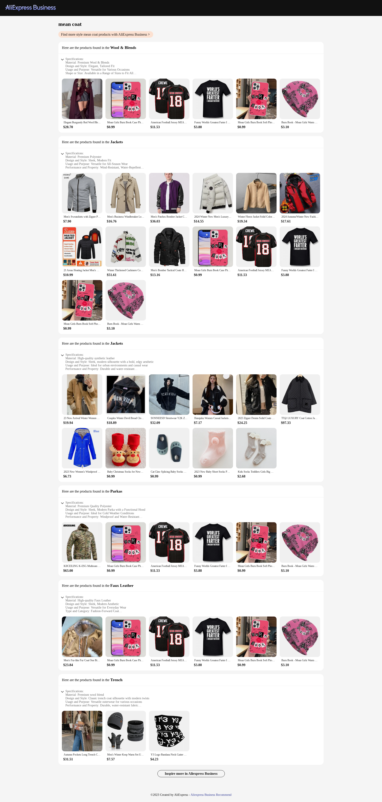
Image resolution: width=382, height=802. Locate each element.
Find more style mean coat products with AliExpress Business (104, 34)
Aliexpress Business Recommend (211, 794)
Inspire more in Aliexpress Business (191, 773)
